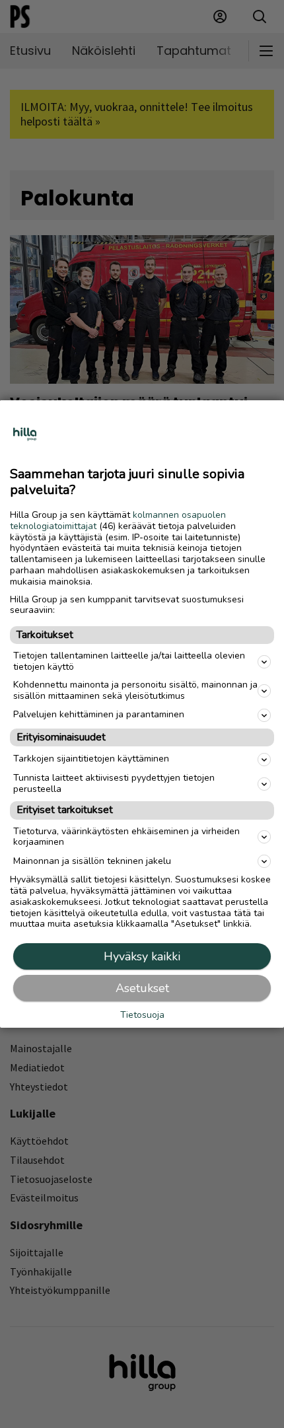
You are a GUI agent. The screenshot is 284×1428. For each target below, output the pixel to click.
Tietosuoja (142, 1015)
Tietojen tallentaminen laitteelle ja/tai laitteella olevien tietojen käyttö (129, 661)
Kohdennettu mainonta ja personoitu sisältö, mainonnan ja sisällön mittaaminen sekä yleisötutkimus (135, 690)
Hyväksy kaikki (142, 956)
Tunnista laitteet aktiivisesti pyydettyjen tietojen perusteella (114, 783)
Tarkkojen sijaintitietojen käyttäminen (91, 758)
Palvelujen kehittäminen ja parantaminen (98, 714)
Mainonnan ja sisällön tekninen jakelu (92, 861)
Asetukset (142, 988)
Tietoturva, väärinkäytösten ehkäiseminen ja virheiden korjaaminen (126, 836)
